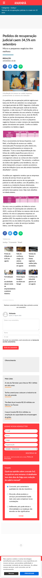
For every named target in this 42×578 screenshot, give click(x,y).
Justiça (5, 242)
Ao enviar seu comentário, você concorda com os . (21, 341)
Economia (12, 242)
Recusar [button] (11, 573)
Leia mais (21, 545)
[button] (4, 3)
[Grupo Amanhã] (20, 2)
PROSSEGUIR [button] (29, 573)
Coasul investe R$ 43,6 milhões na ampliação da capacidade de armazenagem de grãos (21, 414)
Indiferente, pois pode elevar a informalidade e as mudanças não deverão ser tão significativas (20, 509)
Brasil (20, 242)
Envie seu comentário (10, 347)
